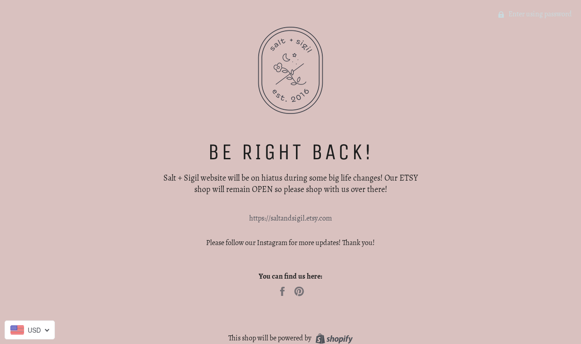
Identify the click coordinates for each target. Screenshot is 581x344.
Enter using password (539, 14)
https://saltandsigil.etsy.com (290, 218)
